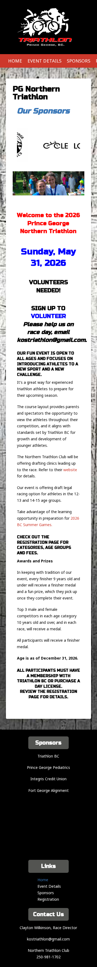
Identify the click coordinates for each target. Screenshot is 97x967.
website (70, 469)
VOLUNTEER (48, 316)
